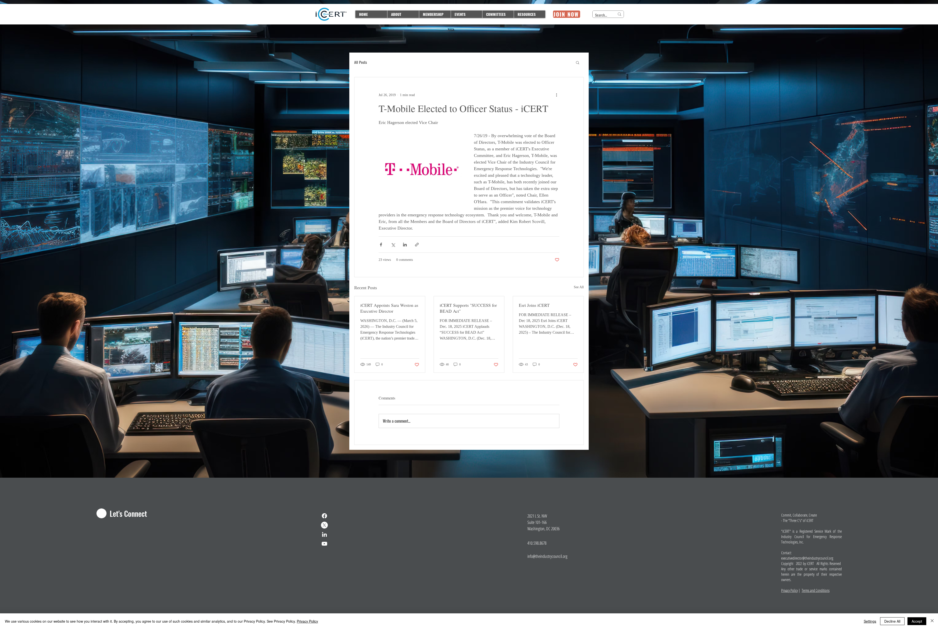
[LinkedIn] (324, 534)
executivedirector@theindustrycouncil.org (807, 558)
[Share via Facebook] (381, 244)
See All (579, 287)
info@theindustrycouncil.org (547, 556)
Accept (917, 621)
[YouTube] (324, 543)
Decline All (892, 621)
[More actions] (556, 95)
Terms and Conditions (816, 590)
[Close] (932, 621)
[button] (577, 62)
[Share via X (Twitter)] (393, 244)
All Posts (360, 62)
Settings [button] (870, 621)
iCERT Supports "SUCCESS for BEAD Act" (468, 308)
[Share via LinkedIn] (405, 244)
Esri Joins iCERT (534, 305)
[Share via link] (417, 244)
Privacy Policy (789, 590)
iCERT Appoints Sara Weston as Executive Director (389, 308)
